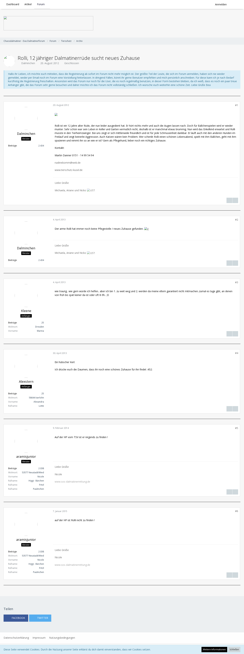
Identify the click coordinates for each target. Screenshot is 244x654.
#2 (236, 219)
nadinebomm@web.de (68, 162)
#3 (236, 282)
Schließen (234, 649)
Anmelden (221, 4)
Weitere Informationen (214, 649)
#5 (236, 428)
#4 (236, 353)
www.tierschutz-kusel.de (69, 170)
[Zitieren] (229, 200)
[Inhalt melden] (235, 200)
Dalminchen (28, 63)
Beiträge (12, 145)
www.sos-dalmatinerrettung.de (72, 481)
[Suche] (234, 4)
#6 (236, 511)
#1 (236, 105)
